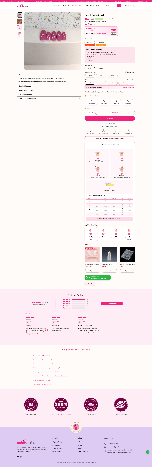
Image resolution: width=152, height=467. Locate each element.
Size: (87, 79)
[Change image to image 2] (19, 21)
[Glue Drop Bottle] (109, 254)
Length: (88, 65)
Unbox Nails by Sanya (71, 462)
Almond (90, 75)
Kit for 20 (101, 42)
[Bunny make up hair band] (92, 254)
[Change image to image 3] (19, 27)
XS (90, 83)
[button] (89, 24)
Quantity (87, 108)
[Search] (119, 5)
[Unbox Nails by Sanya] (23, 5)
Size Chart (132, 79)
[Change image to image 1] (19, 15)
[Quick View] (97, 249)
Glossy (80, 442)
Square (112, 75)
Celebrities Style (83, 451)
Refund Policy (56, 445)
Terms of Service (57, 448)
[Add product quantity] (92, 113)
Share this (90, 284)
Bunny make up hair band (92, 264)
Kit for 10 (89, 42)
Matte (80, 445)
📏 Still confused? (109, 218)
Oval (101, 75)
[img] (37, 318)
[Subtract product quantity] (86, 113)
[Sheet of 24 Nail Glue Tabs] (127, 254)
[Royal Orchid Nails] (52, 41)
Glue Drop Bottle (107, 264)
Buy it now (110, 118)
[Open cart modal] (134, 5)
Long (89, 68)
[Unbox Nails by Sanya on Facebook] (18, 457)
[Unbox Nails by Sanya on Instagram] (21, 457)
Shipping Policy (57, 442)
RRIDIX (94, 462)
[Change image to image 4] (19, 34)
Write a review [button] (112, 303)
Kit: (88, 39)
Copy (113, 33)
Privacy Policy (56, 451)
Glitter (80, 448)
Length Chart (131, 72)
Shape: (90, 72)
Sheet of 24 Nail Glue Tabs (127, 264)
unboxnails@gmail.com (114, 447)
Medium (101, 68)
